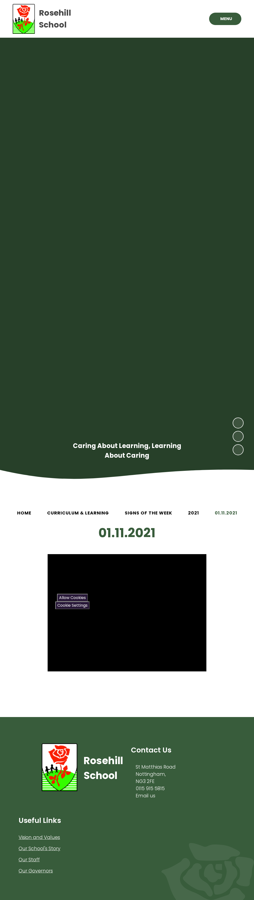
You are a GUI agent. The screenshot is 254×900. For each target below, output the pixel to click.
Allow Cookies (72, 597)
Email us (145, 795)
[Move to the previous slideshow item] (238, 436)
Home (24, 513)
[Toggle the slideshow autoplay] (238, 449)
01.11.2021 (226, 513)
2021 (193, 513)
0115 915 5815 (150, 788)
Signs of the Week (148, 513)
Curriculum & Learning (78, 513)
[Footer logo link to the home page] (60, 768)
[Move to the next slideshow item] (238, 423)
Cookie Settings (72, 605)
